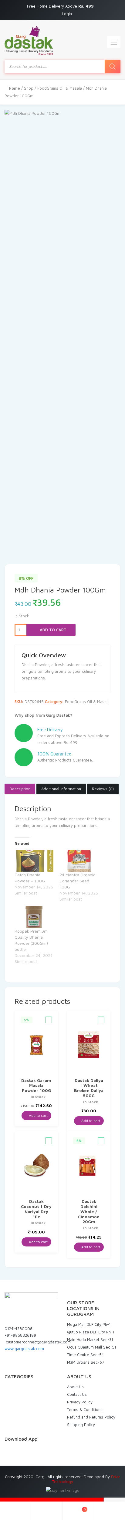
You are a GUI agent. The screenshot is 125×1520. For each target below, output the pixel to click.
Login (67, 13)
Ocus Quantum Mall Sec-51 (91, 1347)
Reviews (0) (103, 788)
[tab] (20, 789)
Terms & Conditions (85, 1409)
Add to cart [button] (38, 1115)
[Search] (112, 66)
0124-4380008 (18, 1328)
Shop (28, 88)
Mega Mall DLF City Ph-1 (89, 1324)
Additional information (61, 788)
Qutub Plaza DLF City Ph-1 (90, 1331)
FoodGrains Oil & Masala (59, 88)
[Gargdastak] (29, 40)
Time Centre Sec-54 (85, 1354)
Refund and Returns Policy (91, 1417)
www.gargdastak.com (24, 1348)
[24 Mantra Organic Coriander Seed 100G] (78, 861)
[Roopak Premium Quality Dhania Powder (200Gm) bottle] (34, 917)
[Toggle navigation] (113, 42)
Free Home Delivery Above (61, 6)
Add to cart (52, 629)
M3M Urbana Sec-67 (85, 1362)
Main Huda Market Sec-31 (90, 1339)
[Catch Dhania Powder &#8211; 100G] (34, 861)
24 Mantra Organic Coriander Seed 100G (77, 880)
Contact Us (77, 1394)
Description (19, 788)
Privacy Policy (80, 1401)
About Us (75, 1386)
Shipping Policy (81, 1424)
